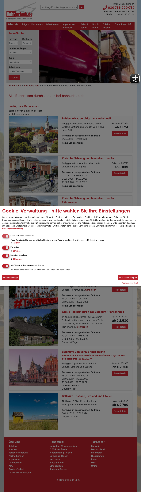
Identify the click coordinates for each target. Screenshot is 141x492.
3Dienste (15, 251)
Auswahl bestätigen (128, 278)
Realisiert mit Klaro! (130, 283)
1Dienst (15, 243)
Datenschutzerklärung (12, 229)
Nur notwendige (10, 278)
